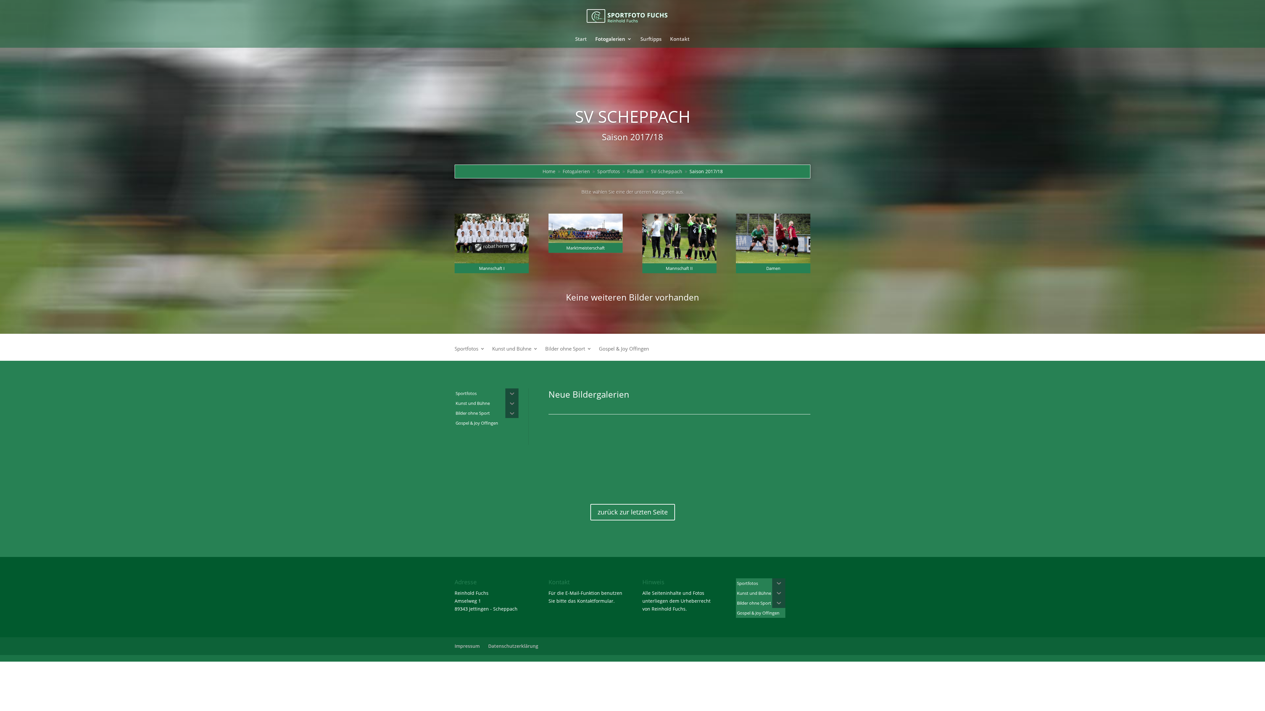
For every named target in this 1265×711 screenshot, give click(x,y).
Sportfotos (466, 349)
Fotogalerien (610, 39)
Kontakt (679, 39)
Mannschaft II (679, 268)
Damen (773, 268)
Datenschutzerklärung (513, 646)
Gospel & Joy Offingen (624, 349)
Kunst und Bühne (511, 349)
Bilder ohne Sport (565, 349)
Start (581, 39)
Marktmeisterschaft (585, 248)
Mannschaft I (492, 268)
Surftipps (650, 39)
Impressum (467, 646)
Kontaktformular (595, 601)
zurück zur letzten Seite (633, 512)
